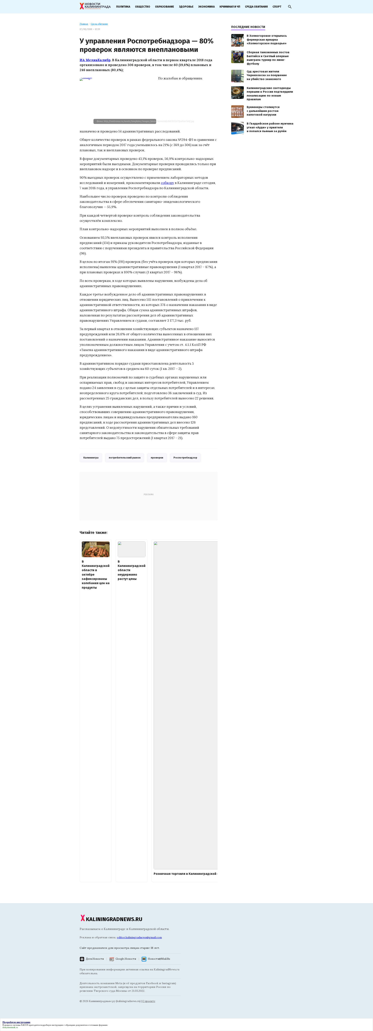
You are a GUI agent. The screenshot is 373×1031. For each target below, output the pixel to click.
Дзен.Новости (95, 958)
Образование (164, 6)
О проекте (148, 1001)
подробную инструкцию (51, 1025)
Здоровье (186, 6)
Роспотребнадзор (185, 457)
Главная (84, 24)
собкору (167, 183)
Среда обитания (256, 6)
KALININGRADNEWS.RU (114, 919)
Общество (142, 6)
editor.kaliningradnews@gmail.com (139, 937)
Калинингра (90, 457)
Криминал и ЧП (230, 6)
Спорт (277, 6)
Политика (123, 6)
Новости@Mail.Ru (159, 958)
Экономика (206, 6)
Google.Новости (126, 958)
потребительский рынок (124, 457)
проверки (157, 457)
